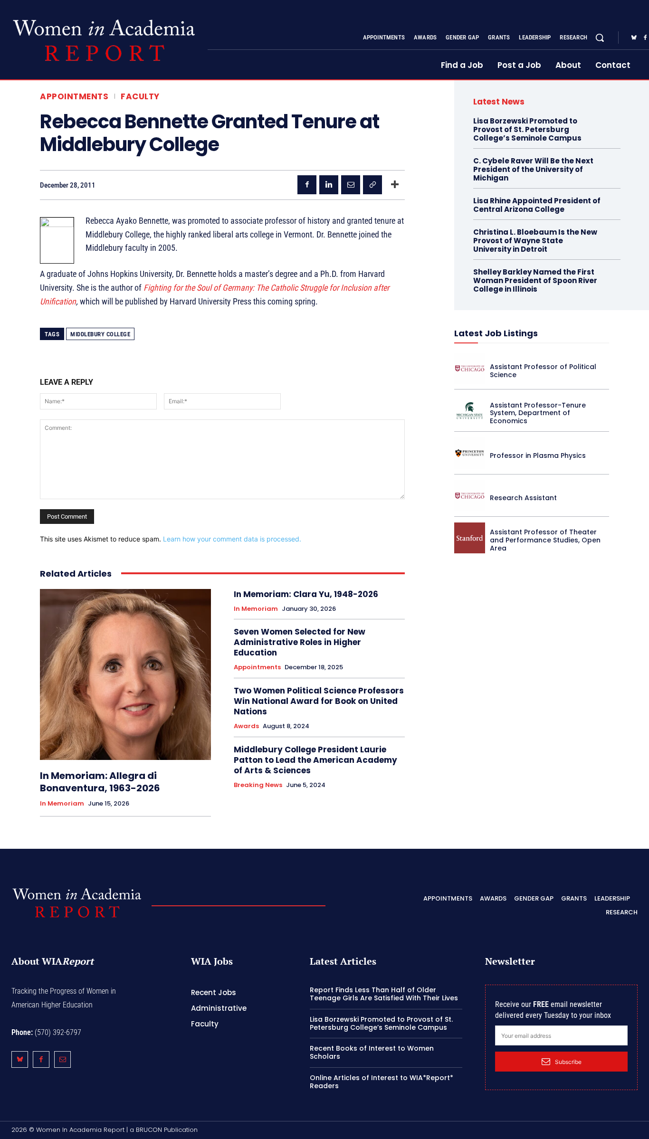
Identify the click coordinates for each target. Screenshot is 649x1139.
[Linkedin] (328, 184)
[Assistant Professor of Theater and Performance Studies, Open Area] (469, 537)
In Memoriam (62, 803)
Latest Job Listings (496, 333)
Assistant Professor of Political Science (543, 371)
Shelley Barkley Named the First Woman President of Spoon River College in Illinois (535, 280)
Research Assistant (523, 498)
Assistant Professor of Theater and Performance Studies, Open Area (545, 540)
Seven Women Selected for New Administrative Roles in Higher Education (299, 642)
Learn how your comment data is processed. (232, 539)
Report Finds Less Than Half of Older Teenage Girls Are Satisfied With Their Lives (384, 994)
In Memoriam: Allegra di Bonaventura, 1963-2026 (100, 782)
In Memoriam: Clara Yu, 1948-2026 (306, 594)
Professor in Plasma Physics (538, 455)
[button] (599, 37)
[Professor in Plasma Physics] (469, 452)
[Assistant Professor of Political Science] (469, 368)
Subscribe (568, 1061)
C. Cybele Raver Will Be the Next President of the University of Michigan (533, 169)
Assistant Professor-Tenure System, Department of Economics (538, 413)
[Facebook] (306, 184)
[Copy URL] (372, 184)
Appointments (74, 97)
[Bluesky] (633, 38)
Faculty (140, 97)
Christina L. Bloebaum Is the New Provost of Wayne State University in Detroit (535, 240)
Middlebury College (100, 334)
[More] (395, 184)
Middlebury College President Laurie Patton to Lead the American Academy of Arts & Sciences (315, 760)
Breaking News (258, 785)
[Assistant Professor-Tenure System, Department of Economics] (469, 410)
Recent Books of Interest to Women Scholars (372, 1052)
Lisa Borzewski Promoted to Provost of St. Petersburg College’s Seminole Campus (527, 129)
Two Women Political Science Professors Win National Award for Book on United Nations (319, 701)
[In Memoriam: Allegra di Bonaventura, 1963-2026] (125, 674)
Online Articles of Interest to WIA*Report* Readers (381, 1082)
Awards (246, 726)
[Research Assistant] (469, 495)
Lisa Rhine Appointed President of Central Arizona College (537, 205)
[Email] (350, 184)
